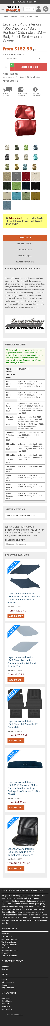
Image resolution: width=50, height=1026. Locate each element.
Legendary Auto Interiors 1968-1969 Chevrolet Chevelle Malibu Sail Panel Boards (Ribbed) (24, 598)
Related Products (25, 262)
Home (5, 17)
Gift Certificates (8, 982)
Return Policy (7, 936)
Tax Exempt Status (9, 942)
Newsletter (6, 1006)
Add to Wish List (12, 80)
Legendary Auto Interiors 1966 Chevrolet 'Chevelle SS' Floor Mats (23, 724)
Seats (22, 17)
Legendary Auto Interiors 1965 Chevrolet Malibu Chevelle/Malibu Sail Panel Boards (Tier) (22, 662)
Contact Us (32, 2)
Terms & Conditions (9, 956)
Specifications (25, 249)
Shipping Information (10, 939)
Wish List (5, 1004)
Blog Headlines (8, 988)
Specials (5, 985)
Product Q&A (25, 255)
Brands (4, 979)
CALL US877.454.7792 (37, 94)
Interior (14, 17)
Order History (7, 1001)
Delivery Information (10, 950)
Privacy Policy (7, 953)
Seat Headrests (33, 17)
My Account (6, 998)
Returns (5, 969)
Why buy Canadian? (9, 945)
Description (25, 237)
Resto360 (5, 934)
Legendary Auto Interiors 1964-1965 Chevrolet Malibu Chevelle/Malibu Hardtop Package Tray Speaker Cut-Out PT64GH (24, 788)
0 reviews (20, 77)
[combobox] (25, 544)
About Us (5, 947)
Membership (7, 1009)
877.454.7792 (19, 2)
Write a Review (33, 77)
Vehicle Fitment (25, 243)
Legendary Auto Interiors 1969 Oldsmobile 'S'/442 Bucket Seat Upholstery (21, 851)
